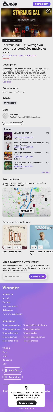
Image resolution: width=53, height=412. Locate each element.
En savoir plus (31, 397)
